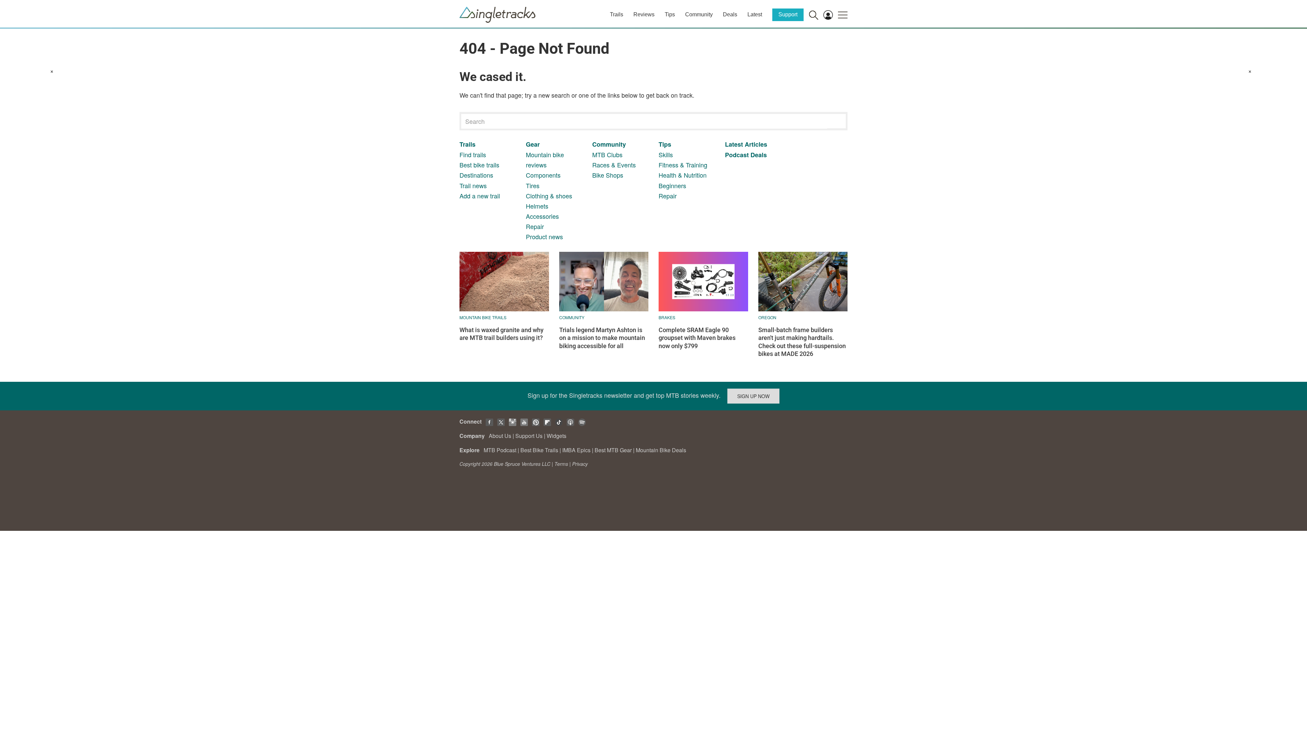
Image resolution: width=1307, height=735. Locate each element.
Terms (561, 463)
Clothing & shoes (549, 195)
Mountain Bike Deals (661, 450)
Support (787, 14)
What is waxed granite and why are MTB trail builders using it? (501, 333)
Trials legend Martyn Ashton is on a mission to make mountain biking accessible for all (602, 337)
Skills (666, 154)
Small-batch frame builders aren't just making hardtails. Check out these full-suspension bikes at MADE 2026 (802, 341)
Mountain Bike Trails (482, 317)
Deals (730, 14)
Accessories (542, 216)
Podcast (737, 154)
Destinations (476, 174)
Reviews (644, 14)
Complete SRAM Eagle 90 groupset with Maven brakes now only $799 (697, 337)
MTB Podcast (500, 450)
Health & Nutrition (683, 174)
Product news (544, 236)
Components (543, 174)
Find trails (472, 154)
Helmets (537, 205)
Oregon (767, 317)
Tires (532, 185)
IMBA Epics (576, 450)
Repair (535, 226)
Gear (533, 144)
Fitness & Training (683, 164)
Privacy (580, 463)
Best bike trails (479, 164)
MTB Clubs (607, 154)
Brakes (667, 317)
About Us (500, 436)
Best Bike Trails (539, 450)
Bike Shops (607, 174)
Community (699, 14)
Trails (616, 14)
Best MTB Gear (613, 450)
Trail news (473, 185)
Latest (754, 14)
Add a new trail (479, 195)
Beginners (672, 185)
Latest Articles (746, 144)
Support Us (529, 436)
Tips (670, 14)
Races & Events (614, 164)
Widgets (556, 436)
